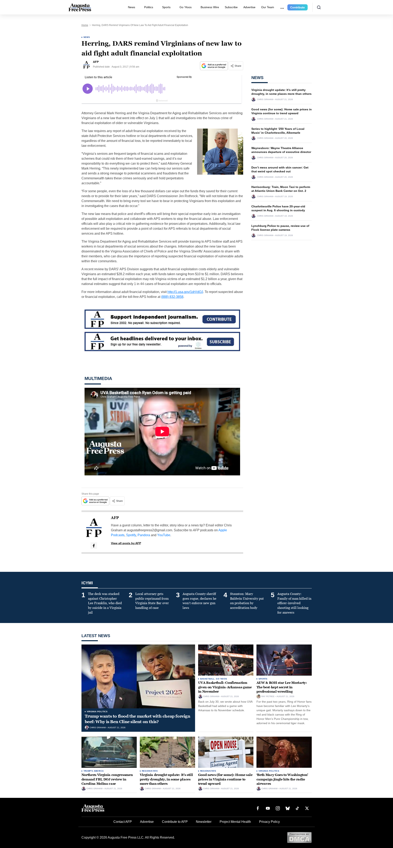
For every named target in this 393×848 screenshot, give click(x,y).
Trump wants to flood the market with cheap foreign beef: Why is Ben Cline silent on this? (137, 718)
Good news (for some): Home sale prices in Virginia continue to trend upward (225, 779)
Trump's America (94, 771)
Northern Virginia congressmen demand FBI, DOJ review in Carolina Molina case (107, 779)
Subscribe (231, 7)
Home (84, 25)
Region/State (150, 771)
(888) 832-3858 (172, 296)
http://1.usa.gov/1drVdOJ (185, 292)
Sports (166, 7)
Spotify (131, 535)
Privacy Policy (269, 821)
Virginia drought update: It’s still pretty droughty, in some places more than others (166, 779)
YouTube (163, 535)
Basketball (207, 679)
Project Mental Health (235, 821)
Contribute (297, 7)
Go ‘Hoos (186, 7)
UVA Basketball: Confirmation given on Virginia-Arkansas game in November (225, 687)
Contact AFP (122, 821)
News (131, 7)
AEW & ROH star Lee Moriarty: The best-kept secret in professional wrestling (281, 687)
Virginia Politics (97, 711)
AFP (115, 517)
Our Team (267, 7)
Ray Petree (267, 696)
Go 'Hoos (221, 679)
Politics (148, 7)
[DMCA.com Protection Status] (299, 837)
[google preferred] (214, 65)
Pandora (144, 535)
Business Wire (210, 7)
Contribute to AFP (175, 821)
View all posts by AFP (126, 543)
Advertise (249, 7)
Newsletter (203, 821)
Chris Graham (265, 99)
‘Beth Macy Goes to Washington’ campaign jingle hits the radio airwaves (282, 779)
